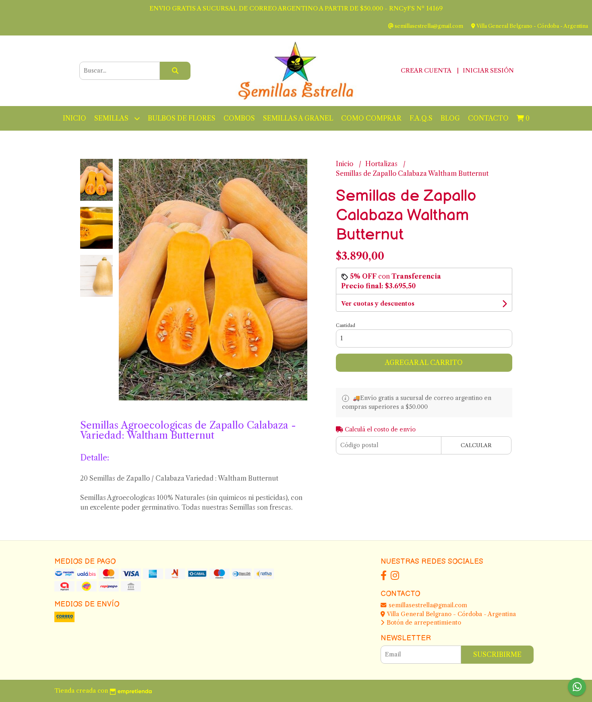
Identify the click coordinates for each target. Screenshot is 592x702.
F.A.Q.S (421, 118)
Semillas (112, 118)
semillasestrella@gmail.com (427, 605)
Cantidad (345, 325)
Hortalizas (382, 164)
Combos (239, 118)
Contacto (488, 118)
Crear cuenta (426, 70)
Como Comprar (371, 118)
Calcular (476, 445)
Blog (450, 118)
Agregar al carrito (424, 362)
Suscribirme (497, 654)
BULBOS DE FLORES (181, 118)
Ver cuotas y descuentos (377, 303)
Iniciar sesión (488, 70)
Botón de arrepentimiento (423, 622)
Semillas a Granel (298, 118)
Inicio (74, 118)
